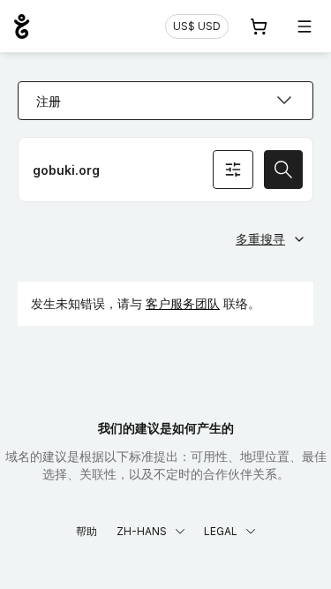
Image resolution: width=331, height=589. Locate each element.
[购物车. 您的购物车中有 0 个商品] (259, 26)
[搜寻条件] (233, 169)
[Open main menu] (304, 26)
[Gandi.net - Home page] (22, 26)
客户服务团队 (183, 303)
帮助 (86, 531)
